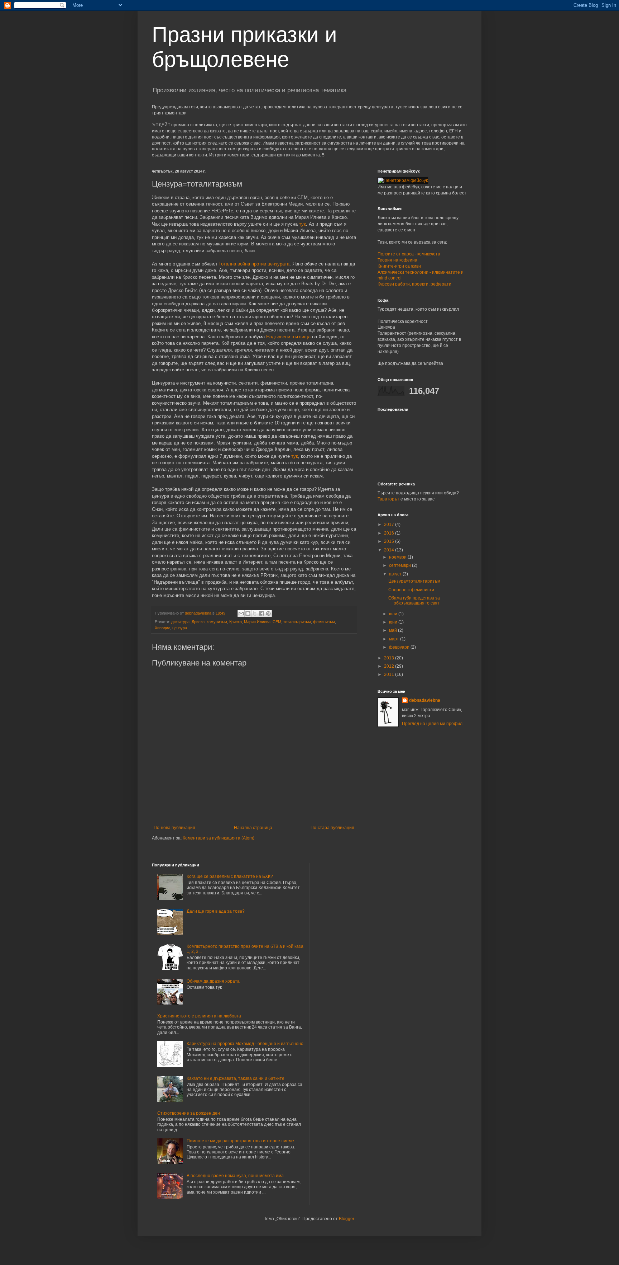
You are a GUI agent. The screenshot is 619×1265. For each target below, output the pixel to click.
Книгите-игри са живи (399, 266)
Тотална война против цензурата (254, 264)
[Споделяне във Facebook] (261, 613)
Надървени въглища (288, 336)
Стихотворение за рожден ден (188, 1113)
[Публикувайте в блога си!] (247, 613)
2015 (389, 541)
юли (393, 613)
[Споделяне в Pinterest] (268, 613)
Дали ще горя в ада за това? (216, 911)
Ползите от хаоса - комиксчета (409, 254)
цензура (179, 628)
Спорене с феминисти (411, 589)
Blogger (346, 1218)
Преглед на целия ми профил (432, 723)
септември (400, 565)
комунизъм (217, 622)
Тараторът (388, 499)
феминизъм (324, 622)
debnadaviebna (424, 700)
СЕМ (277, 622)
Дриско (198, 622)
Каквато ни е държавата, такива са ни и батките (235, 1078)
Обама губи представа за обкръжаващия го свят (414, 601)
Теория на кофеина (397, 260)
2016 (389, 533)
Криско (235, 622)
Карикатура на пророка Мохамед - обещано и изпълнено (245, 1043)
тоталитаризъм (297, 622)
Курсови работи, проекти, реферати (414, 284)
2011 (389, 674)
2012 (389, 666)
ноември (398, 557)
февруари (400, 647)
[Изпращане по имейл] (241, 613)
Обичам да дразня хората (213, 981)
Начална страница (253, 827)
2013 (389, 657)
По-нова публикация (174, 827)
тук (302, 224)
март (394, 638)
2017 (389, 524)
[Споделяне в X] (254, 613)
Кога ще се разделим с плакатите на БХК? (230, 876)
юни (393, 622)
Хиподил (162, 628)
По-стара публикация (332, 827)
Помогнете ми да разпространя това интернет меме (240, 1140)
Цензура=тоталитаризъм (414, 581)
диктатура (180, 622)
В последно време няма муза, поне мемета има (235, 1175)
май (393, 630)
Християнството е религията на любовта (199, 1016)
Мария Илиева (257, 622)
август (396, 574)
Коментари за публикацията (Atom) (218, 838)
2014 (389, 549)
